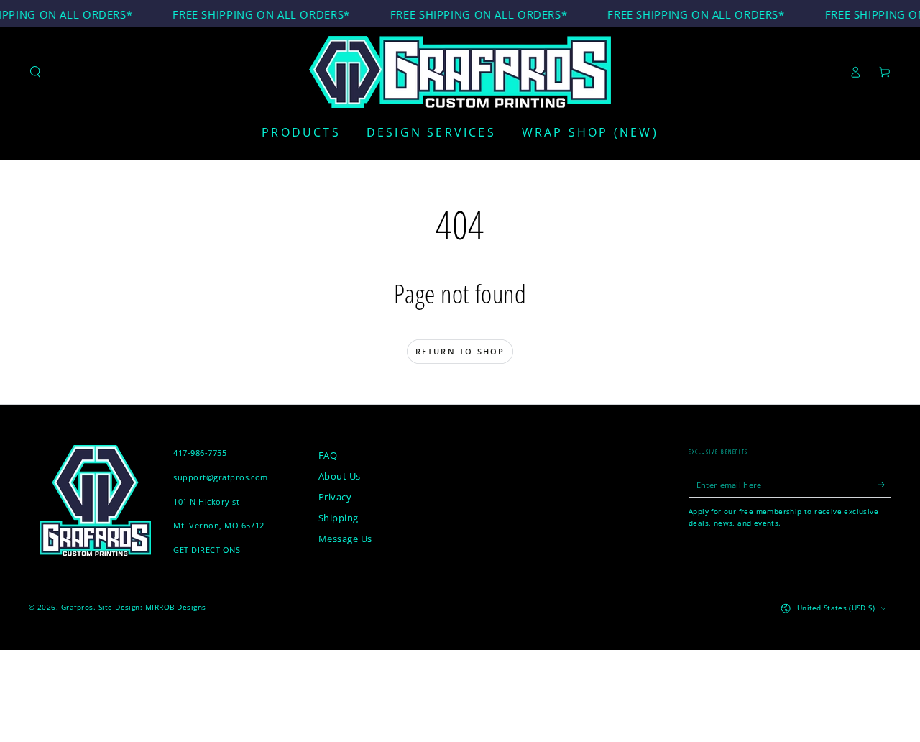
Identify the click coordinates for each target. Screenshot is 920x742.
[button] (35, 71)
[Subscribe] (884, 484)
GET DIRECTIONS (206, 549)
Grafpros (77, 607)
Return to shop (460, 351)
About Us (339, 476)
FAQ (327, 455)
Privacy (334, 496)
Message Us (345, 538)
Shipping (338, 517)
